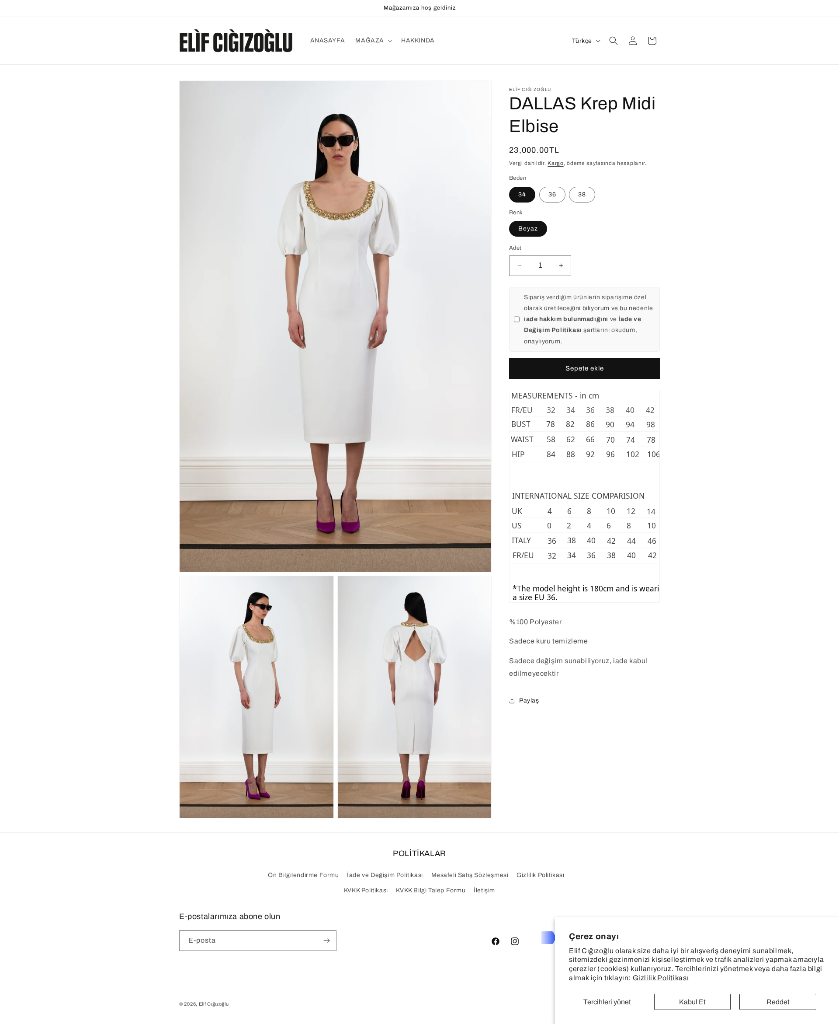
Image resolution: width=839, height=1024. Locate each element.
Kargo (556, 163)
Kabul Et (692, 1002)
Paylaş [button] (529, 700)
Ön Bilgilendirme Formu (303, 875)
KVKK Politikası (366, 890)
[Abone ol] (326, 940)
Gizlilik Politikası (661, 978)
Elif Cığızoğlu (214, 1004)
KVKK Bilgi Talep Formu (430, 890)
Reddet (778, 1002)
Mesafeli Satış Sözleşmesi (470, 875)
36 (552, 194)
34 (522, 194)
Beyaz (528, 228)
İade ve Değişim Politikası (385, 875)
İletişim (484, 890)
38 (582, 194)
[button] (373, 40)
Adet (515, 248)
